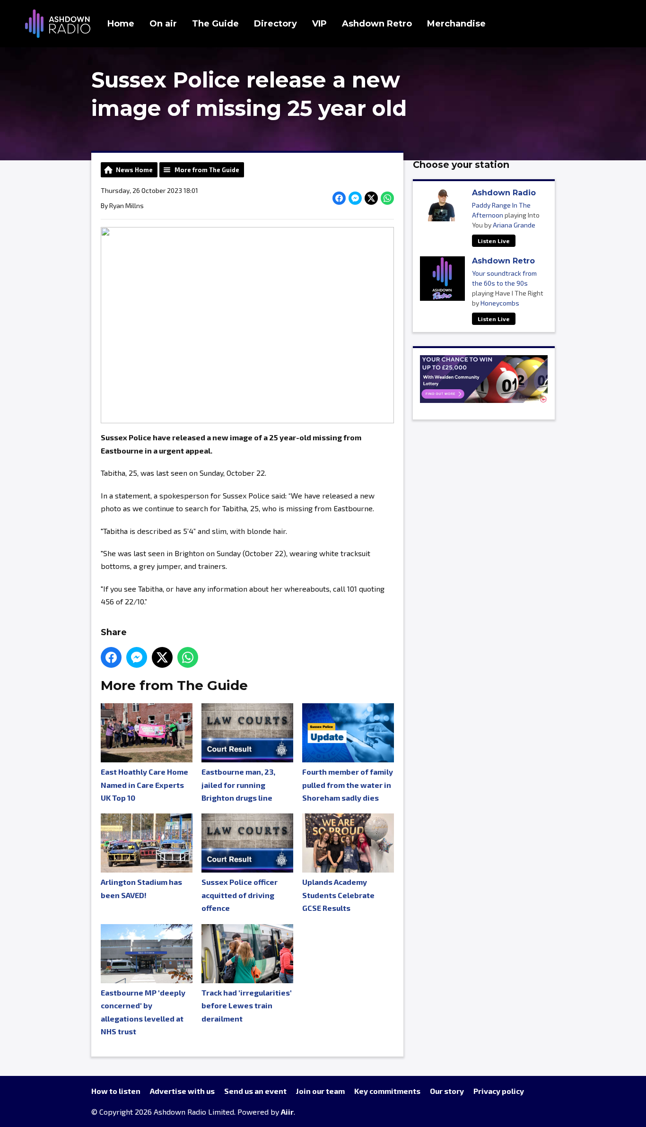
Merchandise (456, 23)
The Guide (215, 23)
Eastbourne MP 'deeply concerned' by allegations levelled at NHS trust (143, 1012)
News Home (134, 170)
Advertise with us (182, 1090)
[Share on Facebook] (339, 198)
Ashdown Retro (377, 23)
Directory (275, 23)
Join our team (320, 1090)
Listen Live (494, 240)
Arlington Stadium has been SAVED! (141, 888)
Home (120, 23)
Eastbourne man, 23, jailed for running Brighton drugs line (238, 784)
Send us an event (255, 1090)
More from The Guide (207, 170)
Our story (447, 1090)
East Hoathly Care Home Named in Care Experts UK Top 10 (144, 784)
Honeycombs (499, 303)
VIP (319, 23)
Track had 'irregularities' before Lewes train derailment (246, 1005)
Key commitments (387, 1090)
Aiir (287, 1111)
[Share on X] (371, 198)
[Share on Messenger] (355, 198)
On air (163, 23)
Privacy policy (498, 1090)
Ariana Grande (514, 225)
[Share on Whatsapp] (387, 198)
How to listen (115, 1090)
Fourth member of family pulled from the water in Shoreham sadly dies (347, 784)
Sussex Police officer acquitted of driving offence (239, 894)
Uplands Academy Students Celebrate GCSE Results (338, 894)
